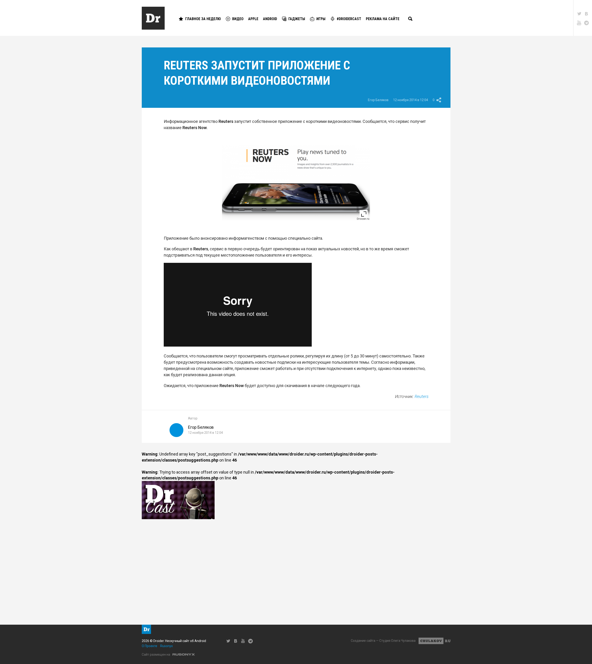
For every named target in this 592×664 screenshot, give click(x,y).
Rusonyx (166, 646)
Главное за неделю (203, 19)
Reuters (422, 396)
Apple (253, 19)
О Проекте (149, 646)
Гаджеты (296, 19)
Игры (320, 19)
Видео (238, 19)
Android (270, 19)
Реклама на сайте (382, 19)
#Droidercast (349, 19)
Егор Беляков (378, 100)
